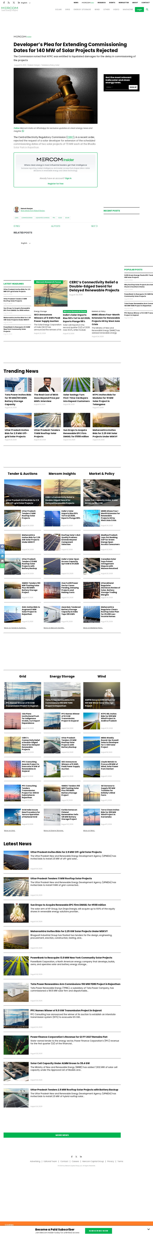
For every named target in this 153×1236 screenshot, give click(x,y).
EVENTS (112, 3)
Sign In (68, 178)
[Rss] (8, 2)
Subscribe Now (98, 1230)
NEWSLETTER (124, 3)
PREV (17, 226)
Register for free (55, 183)
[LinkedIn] (19, 2)
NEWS (76, 3)
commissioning (27, 218)
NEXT (93, 226)
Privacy (110, 1161)
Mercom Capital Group (93, 1161)
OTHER (106, 9)
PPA (54, 218)
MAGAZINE (128, 9)
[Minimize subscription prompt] (148, 1229)
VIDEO (116, 9)
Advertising (35, 1161)
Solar (67, 218)
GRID (67, 9)
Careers (75, 1161)
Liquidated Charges (42, 218)
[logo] (10, 9)
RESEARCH (102, 3)
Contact (64, 1161)
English (24, 3)
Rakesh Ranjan (34, 65)
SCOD (60, 218)
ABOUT (135, 3)
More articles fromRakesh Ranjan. (33, 211)
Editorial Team (50, 1161)
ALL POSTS (55, 226)
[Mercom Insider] (88, 2)
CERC (16, 218)
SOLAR (58, 9)
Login (139, 9)
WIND (97, 9)
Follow (16, 128)
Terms (120, 1161)
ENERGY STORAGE (82, 9)
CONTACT (146, 3)
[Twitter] (13, 2)
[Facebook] (4, 2)
